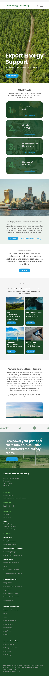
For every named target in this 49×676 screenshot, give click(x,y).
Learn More (11, 322)
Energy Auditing (8, 583)
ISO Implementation (9, 620)
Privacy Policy (7, 524)
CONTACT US (12, 459)
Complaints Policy (9, 529)
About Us (6, 514)
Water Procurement (9, 544)
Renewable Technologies (11, 562)
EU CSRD (6, 635)
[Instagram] (5, 505)
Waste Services (8, 600)
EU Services (7, 651)
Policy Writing (7, 628)
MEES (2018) (7, 631)
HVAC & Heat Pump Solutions (12, 555)
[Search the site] (37, 5)
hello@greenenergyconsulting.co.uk (14, 498)
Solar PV (6, 566)
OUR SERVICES (12, 75)
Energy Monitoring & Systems (12, 586)
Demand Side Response (11, 597)
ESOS (5, 613)
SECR (5, 617)
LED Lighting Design (9, 552)
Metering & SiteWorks (10, 648)
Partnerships (7, 517)
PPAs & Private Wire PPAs (11, 570)
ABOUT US (24, 270)
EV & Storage (7, 655)
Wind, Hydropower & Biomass (12, 573)
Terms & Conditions (9, 526)
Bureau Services (8, 644)
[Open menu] (41, 5)
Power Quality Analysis (10, 593)
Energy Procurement (9, 541)
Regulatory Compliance (11, 610)
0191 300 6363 (13, 238)
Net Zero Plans (8, 624)
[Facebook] (13, 505)
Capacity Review (8, 590)
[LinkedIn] (9, 505)
